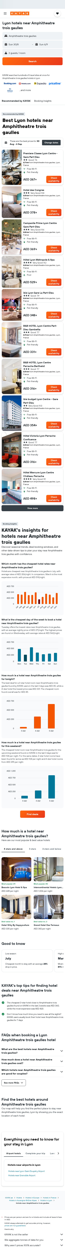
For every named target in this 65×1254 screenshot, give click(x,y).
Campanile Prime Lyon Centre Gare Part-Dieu (40, 224)
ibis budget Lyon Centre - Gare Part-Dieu (40, 401)
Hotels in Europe (32, 1198)
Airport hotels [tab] (13, 1153)
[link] (32, 814)
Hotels (19, 1198)
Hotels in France (49, 1198)
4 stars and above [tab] (13, 849)
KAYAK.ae (9, 1198)
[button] (5, 13)
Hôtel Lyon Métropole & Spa (39, 259)
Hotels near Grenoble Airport (21, 1175)
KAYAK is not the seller (16, 1234)
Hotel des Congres (33, 189)
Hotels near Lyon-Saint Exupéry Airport (26, 1171)
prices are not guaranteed (15, 1225)
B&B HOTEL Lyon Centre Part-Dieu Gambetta (40, 327)
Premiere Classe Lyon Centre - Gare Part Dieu (40, 155)
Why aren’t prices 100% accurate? (23, 1245)
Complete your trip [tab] (35, 1153)
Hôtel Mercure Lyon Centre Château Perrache (38, 474)
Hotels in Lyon (46, 1200)
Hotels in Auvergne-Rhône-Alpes (23, 1200)
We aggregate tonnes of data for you (24, 1239)
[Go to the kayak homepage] (19, 13)
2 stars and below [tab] (51, 849)
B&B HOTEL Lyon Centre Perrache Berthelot (37, 364)
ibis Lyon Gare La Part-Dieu (38, 292)
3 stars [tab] (32, 849)
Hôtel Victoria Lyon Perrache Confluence (39, 437)
